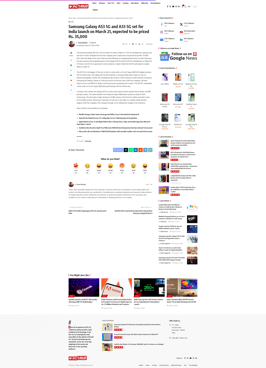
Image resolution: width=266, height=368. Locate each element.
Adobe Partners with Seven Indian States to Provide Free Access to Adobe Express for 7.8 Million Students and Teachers (116, 301)
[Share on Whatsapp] (136, 44)
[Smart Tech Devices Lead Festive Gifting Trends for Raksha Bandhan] (192, 251)
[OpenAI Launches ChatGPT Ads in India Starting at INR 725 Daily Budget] (84, 287)
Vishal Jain (163, 221)
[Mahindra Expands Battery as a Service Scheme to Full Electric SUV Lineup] (192, 219)
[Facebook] (168, 6)
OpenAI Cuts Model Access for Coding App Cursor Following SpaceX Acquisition (108, 118)
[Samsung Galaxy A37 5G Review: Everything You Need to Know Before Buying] (107, 327)
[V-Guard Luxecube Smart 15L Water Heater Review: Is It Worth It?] (107, 337)
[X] (170, 6)
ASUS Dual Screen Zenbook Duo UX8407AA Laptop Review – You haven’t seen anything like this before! (184, 166)
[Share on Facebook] (129, 44)
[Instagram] (176, 6)
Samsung (88, 141)
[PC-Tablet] (79, 6)
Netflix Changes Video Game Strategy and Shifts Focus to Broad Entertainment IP (109, 114)
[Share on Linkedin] (71, 75)
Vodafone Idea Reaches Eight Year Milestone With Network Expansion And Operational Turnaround (115, 128)
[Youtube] (187, 32)
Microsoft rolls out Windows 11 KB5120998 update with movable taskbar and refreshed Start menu (115, 131)
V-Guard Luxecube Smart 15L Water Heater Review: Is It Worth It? (136, 334)
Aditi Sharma (164, 212)
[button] (185, 6)
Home (70, 18)
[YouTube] (173, 6)
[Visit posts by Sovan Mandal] (72, 44)
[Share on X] (133, 44)
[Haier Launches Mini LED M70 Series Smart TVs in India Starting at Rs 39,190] (182, 287)
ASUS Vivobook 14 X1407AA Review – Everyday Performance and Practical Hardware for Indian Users (183, 155)
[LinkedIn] (178, 6)
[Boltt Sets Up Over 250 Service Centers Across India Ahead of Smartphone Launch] (149, 287)
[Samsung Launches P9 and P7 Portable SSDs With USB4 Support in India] (192, 260)
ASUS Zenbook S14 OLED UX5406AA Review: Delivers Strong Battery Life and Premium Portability (183, 143)
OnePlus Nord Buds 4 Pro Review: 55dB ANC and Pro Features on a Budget (139, 344)
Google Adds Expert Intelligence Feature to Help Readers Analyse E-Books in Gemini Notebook (171, 207)
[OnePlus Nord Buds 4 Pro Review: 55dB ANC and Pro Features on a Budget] (107, 347)
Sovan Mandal (82, 42)
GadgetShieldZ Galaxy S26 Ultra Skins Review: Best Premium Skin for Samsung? (183, 178)
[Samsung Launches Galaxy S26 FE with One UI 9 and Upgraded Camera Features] (192, 239)
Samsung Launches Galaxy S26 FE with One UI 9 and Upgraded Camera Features (172, 238)
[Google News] (168, 39)
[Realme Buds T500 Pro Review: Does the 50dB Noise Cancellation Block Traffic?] (164, 190)
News (74, 18)
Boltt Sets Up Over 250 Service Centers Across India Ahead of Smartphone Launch (148, 301)
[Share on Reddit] (139, 44)
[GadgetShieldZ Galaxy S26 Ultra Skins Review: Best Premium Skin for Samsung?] (164, 178)
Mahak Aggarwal (165, 243)
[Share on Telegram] (71, 85)
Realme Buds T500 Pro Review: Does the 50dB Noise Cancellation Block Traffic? (183, 189)
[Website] (151, 184)
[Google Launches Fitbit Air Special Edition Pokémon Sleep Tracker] (192, 229)
